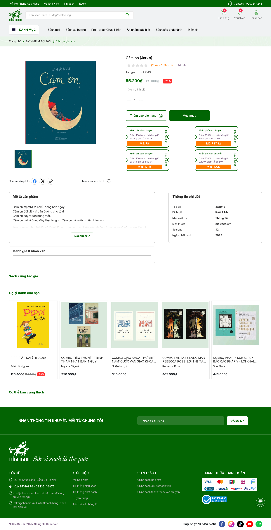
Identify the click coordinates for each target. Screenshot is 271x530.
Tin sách (69, 3)
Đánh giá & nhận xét (29, 251)
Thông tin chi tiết (186, 196)
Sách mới (54, 30)
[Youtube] (249, 524)
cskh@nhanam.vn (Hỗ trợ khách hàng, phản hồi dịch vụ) (39, 504)
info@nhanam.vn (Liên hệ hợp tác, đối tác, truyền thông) (38, 494)
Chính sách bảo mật (149, 479)
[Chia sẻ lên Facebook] (34, 181)
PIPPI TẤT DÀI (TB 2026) (28, 358)
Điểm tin (193, 30)
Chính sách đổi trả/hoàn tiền (154, 485)
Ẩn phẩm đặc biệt (138, 30)
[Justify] (127, 15)
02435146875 (45, 486)
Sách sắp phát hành (169, 30)
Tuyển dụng (80, 498)
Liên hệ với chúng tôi (85, 504)
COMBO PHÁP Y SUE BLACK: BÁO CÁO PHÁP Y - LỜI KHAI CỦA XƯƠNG (233, 361)
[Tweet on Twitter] (42, 181)
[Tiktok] (240, 524)
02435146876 (23, 486)
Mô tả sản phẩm (25, 196)
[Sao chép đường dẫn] (50, 181)
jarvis (146, 72)
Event (82, 3)
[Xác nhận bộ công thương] (214, 499)
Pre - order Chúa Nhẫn (106, 30)
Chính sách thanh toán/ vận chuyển (158, 492)
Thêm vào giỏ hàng (143, 115)
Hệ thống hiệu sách (84, 485)
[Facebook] (222, 524)
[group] (60, 102)
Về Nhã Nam (51, 3)
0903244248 (254, 3)
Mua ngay (189, 115)
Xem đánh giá (136, 89)
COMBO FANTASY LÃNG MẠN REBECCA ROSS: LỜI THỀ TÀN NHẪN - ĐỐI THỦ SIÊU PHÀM (184, 361)
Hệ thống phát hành (85, 492)
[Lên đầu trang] (261, 512)
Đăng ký (237, 421)
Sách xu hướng (75, 30)
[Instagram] (231, 524)
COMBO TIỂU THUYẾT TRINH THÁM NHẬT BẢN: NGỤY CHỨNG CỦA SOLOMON (82, 361)
